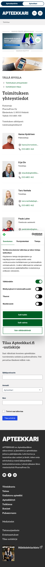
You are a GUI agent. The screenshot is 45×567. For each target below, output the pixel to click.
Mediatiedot (8, 521)
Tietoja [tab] (37, 241)
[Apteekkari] (15, 13)
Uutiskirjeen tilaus (13, 87)
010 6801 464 (28, 149)
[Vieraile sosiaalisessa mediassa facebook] (10, 475)
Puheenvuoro (9, 513)
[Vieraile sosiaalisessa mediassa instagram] (15, 475)
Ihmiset (6, 508)
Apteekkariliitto (12, 4)
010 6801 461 (28, 177)
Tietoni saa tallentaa (14, 411)
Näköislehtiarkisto (29, 547)
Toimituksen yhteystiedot (16, 83)
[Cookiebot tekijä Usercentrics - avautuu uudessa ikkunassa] (32, 234)
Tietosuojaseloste (10, 530)
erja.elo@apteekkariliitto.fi (33, 173)
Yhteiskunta (8, 487)
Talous (5, 491)
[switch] (38, 289)
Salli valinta (22, 323)
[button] (34, 13)
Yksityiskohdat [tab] (22, 241)
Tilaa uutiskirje (9, 418)
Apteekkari (33, 4)
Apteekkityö (8, 500)
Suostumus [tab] (8, 241)
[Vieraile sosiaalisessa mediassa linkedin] (4, 475)
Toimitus (6, 526)
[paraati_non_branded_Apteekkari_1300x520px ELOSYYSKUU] (22, 41)
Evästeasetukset (10, 535)
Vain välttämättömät (22, 330)
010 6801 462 (28, 205)
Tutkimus (7, 504)
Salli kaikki (22, 315)
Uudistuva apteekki (12, 495)
